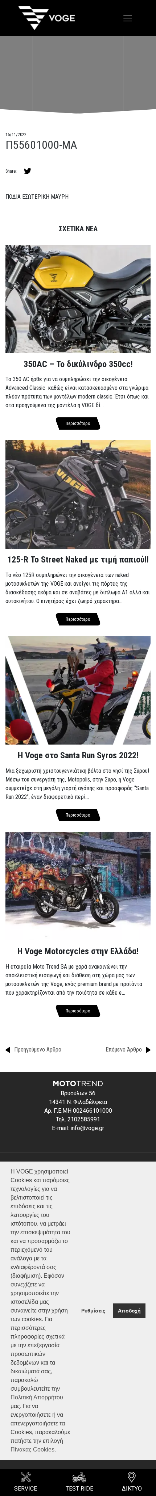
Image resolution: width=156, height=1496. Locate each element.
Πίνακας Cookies (32, 1449)
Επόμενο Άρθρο (124, 1049)
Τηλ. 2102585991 (78, 1119)
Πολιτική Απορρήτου (37, 1397)
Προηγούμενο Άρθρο (37, 1049)
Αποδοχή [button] (129, 1311)
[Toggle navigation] (127, 18)
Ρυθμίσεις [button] (93, 1311)
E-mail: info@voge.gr (78, 1128)
